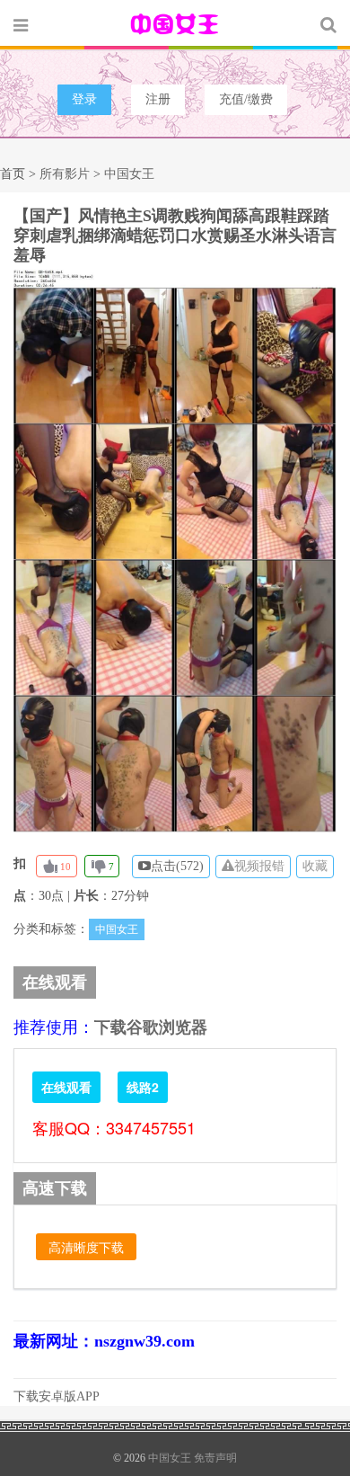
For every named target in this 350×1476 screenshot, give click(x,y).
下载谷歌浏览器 (150, 1027)
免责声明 (215, 1458)
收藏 (315, 866)
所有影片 (64, 174)
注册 (158, 99)
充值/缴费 (246, 99)
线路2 (143, 1087)
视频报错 (259, 866)
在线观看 (66, 1087)
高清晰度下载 (86, 1247)
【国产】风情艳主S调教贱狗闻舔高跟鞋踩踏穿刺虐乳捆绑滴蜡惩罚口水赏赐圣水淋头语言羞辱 (175, 235)
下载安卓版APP (56, 1396)
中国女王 (175, 24)
